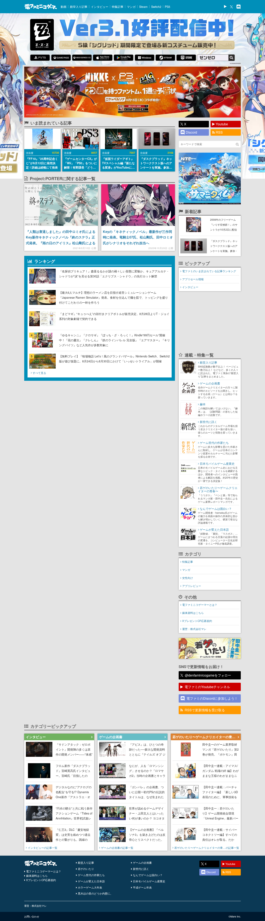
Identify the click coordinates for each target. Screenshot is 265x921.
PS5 (167, 7)
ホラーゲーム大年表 (90, 887)
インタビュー (99, 7)
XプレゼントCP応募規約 (197, 621)
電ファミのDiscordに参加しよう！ (212, 698)
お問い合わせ (31, 916)
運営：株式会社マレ (194, 629)
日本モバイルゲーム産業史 (149, 881)
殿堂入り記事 (78, 7)
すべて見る (39, 372)
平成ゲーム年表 (142, 887)
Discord (191, 132)
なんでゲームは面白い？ (148, 875)
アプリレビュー (191, 586)
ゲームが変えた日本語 (91, 881)
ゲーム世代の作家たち (91, 875)
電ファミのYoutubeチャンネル (207, 686)
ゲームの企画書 (142, 863)
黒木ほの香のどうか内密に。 (95, 893)
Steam (143, 7)
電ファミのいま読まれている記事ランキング (209, 271)
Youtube (222, 124)
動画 (63, 7)
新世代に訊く (141, 869)
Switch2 (156, 7)
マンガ (131, 7)
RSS (219, 132)
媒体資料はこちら (193, 613)
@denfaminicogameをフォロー (208, 675)
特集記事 (117, 7)
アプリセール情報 (193, 279)
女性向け (187, 578)
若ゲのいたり (86, 869)
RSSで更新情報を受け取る (205, 710)
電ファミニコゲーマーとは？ (199, 605)
